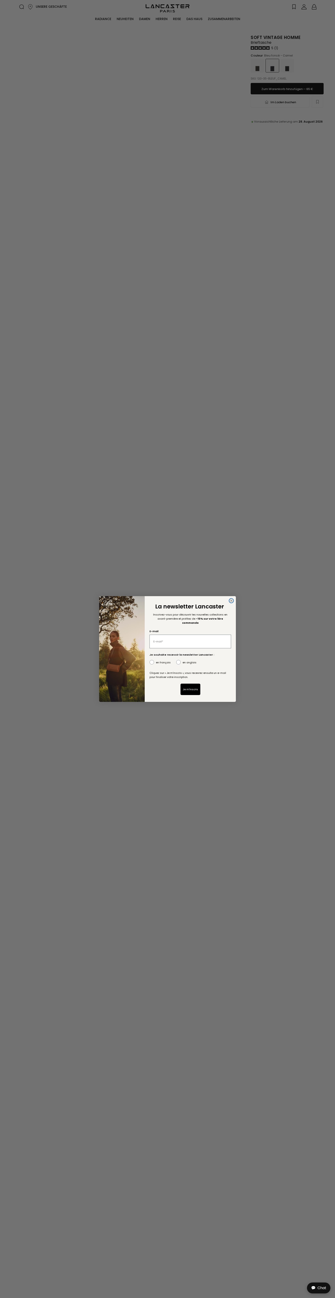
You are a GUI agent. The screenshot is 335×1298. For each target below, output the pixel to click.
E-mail (153, 631)
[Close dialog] (231, 600)
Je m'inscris (190, 689)
